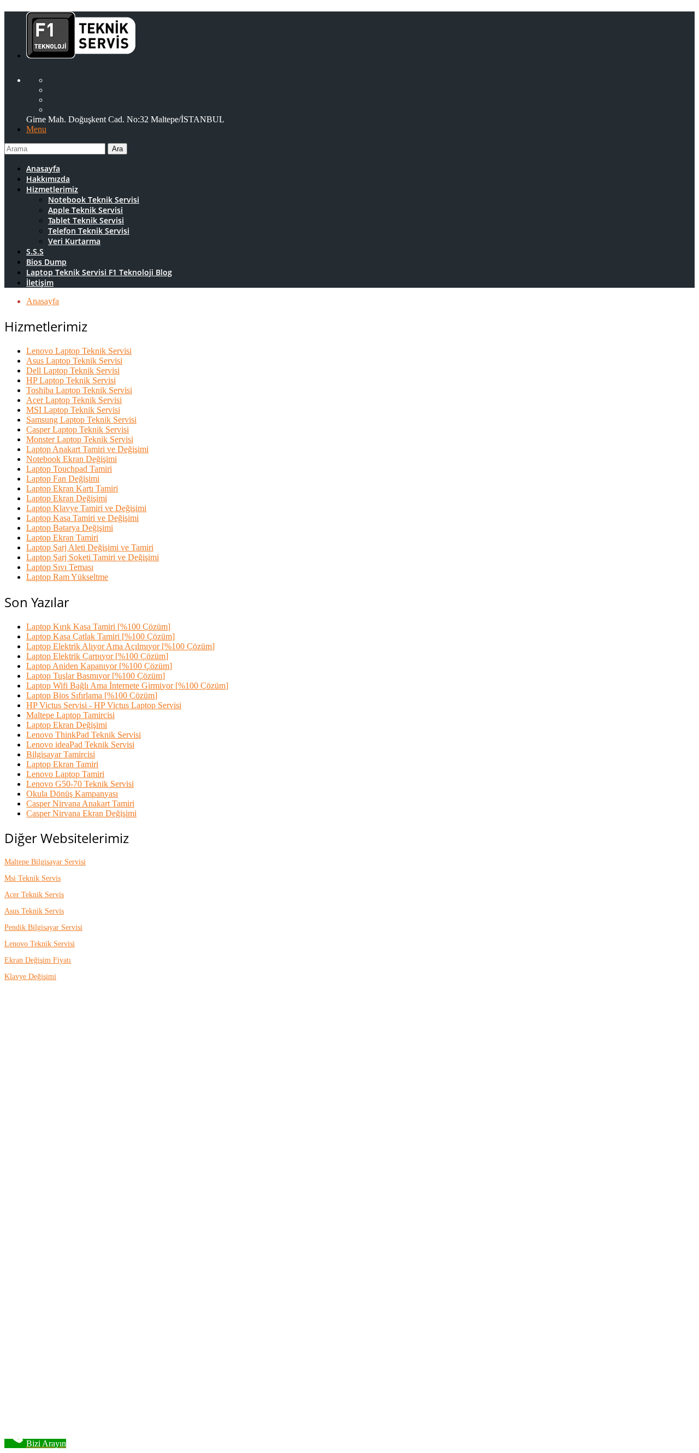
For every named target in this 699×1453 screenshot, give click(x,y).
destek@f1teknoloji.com (115, 1178)
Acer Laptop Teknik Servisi (74, 400)
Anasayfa (43, 168)
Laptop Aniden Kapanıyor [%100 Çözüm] (99, 666)
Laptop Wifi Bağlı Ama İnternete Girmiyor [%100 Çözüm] (127, 685)
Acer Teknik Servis (34, 895)
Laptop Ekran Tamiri (62, 537)
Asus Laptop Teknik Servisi (74, 360)
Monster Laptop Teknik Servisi (79, 439)
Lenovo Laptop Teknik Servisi (79, 350)
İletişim (40, 282)
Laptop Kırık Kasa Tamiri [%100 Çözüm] (98, 626)
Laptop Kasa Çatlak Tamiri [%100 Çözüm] (100, 636)
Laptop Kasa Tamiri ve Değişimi (82, 518)
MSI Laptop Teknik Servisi (73, 409)
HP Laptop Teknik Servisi (71, 380)
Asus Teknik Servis (34, 911)
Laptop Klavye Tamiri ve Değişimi (86, 508)
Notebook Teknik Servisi (93, 199)
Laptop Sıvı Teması (59, 567)
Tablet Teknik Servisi (86, 220)
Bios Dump (46, 262)
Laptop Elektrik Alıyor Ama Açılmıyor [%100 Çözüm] (120, 646)
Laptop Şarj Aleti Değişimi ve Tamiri (89, 547)
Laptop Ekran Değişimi (66, 498)
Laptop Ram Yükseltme (67, 577)
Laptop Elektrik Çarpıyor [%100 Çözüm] (97, 656)
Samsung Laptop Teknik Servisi (81, 419)
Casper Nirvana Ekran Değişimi (81, 813)
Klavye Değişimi (30, 976)
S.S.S (35, 251)
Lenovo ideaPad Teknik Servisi (80, 744)
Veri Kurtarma (74, 241)
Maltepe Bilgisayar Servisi (45, 862)
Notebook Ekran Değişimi (71, 459)
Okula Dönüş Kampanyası (72, 793)
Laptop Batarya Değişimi (69, 527)
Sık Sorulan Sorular (82, 1069)
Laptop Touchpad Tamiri (69, 468)
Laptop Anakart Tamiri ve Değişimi (87, 449)
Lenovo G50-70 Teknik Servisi (80, 783)
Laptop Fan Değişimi (62, 478)
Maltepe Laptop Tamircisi (70, 715)
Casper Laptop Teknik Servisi (77, 429)
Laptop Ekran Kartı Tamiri (72, 488)
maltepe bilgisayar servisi (91, 1384)
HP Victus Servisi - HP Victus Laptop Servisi (103, 705)
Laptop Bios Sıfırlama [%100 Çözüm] (91, 695)
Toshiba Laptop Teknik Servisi (79, 390)
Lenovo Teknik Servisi (39, 944)
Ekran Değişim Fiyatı (37, 960)
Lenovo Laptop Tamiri (65, 774)
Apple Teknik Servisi (85, 210)
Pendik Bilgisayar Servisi (43, 927)
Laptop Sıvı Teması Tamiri (94, 1374)
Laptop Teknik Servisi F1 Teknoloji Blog (99, 272)
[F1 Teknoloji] (80, 51)
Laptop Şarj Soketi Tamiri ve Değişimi (92, 557)
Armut (81, 1247)
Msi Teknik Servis (32, 878)
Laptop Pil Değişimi (82, 1345)
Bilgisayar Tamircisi (60, 754)
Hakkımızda (48, 179)
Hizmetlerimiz (52, 189)
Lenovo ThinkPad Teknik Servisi (83, 734)
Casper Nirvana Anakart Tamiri (80, 803)
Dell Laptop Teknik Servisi (73, 370)
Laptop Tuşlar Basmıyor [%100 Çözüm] (95, 675)
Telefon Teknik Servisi (88, 231)
